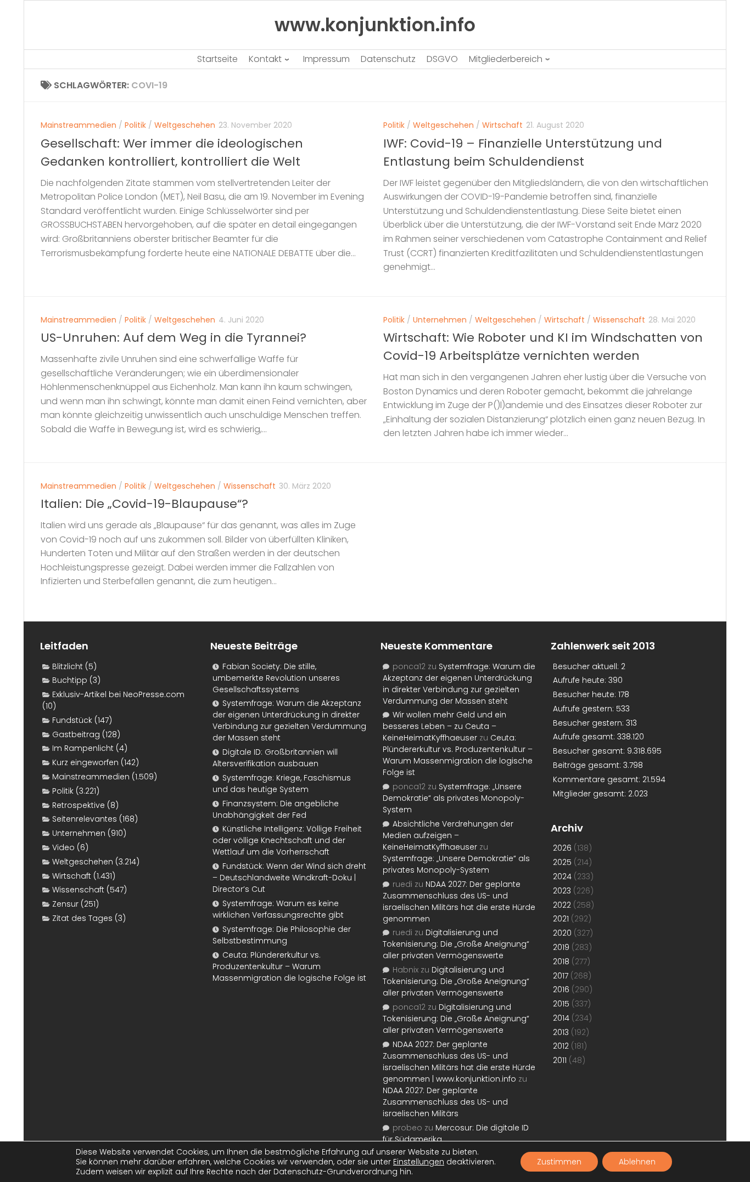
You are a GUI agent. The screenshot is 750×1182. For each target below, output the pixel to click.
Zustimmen (559, 1161)
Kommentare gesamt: (597, 779)
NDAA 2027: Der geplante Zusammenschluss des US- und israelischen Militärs (445, 1102)
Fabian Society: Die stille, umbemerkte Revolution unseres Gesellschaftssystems (276, 678)
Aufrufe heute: (580, 680)
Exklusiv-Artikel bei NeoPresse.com (118, 694)
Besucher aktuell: (587, 666)
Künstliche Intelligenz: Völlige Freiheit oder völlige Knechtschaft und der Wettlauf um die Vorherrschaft (287, 840)
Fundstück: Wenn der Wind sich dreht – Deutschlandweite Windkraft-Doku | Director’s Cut (289, 878)
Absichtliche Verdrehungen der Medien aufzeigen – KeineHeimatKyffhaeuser (448, 835)
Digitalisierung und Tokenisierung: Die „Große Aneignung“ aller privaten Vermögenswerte (456, 944)
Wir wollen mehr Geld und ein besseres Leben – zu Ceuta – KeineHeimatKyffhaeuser (444, 726)
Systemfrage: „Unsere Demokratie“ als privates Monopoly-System (453, 798)
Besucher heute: (585, 694)
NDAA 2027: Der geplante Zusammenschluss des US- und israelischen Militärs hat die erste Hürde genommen (459, 901)
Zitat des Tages (82, 918)
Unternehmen (440, 319)
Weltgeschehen (184, 125)
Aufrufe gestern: (584, 708)
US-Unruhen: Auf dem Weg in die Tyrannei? (173, 337)
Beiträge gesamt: (588, 765)
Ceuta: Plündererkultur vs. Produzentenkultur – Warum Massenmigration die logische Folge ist (289, 966)
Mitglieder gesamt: (590, 793)
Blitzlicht (67, 666)
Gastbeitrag (76, 734)
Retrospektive (78, 805)
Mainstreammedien (78, 125)
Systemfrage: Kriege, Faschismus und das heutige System (281, 783)
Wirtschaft (502, 125)
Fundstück (72, 720)
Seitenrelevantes (84, 818)
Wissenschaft (619, 319)
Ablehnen (637, 1161)
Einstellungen (418, 1162)
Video (63, 847)
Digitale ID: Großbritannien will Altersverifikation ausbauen (275, 757)
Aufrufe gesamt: (585, 736)
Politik (135, 125)
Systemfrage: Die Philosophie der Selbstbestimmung (281, 935)
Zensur (65, 903)
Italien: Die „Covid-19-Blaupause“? (144, 503)
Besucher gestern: (589, 722)
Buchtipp (69, 680)
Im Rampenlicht (83, 748)
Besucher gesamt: (590, 750)
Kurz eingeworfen (85, 762)
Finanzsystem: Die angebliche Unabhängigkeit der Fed (275, 809)
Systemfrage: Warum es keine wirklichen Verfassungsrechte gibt (278, 909)
